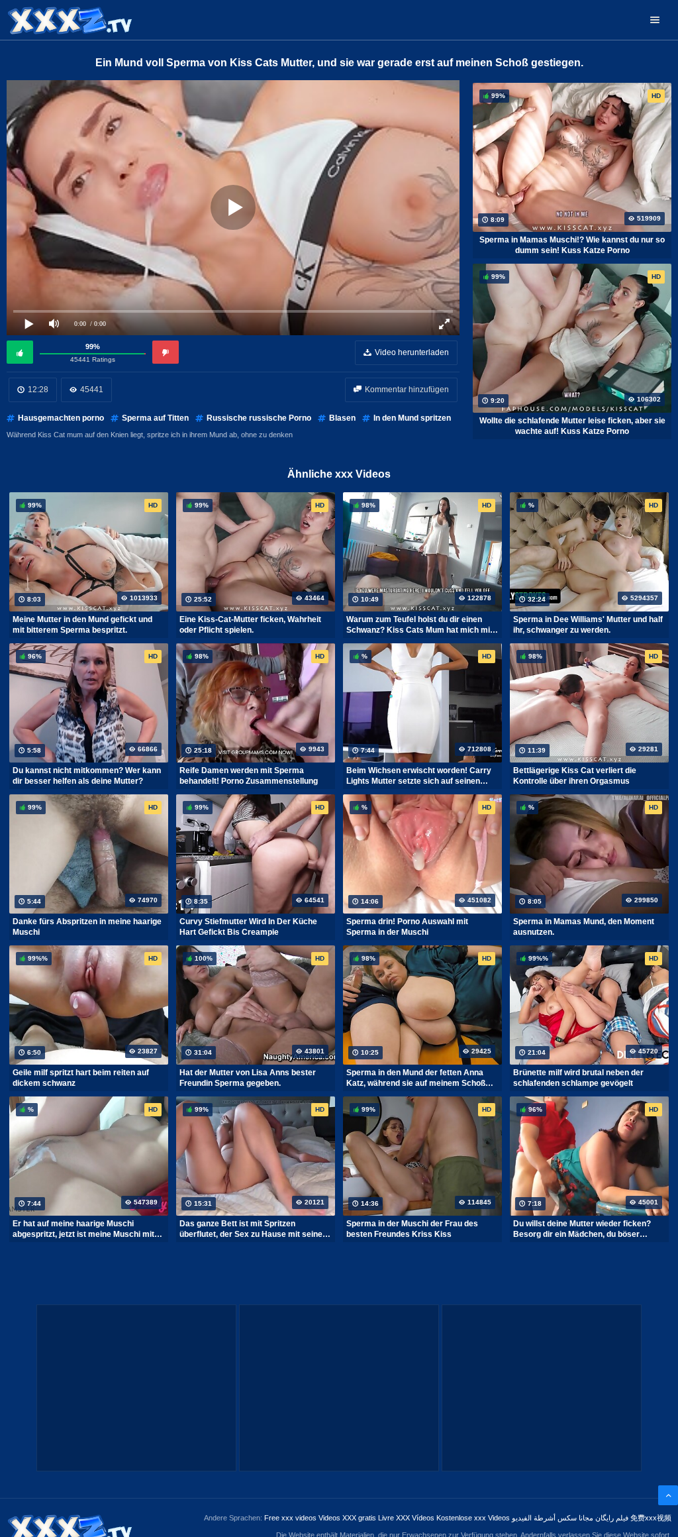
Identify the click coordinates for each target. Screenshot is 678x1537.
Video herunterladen (412, 352)
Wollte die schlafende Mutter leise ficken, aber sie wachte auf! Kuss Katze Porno (572, 426)
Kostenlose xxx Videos (473, 1518)
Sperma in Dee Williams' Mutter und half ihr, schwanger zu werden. (588, 625)
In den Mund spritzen (412, 418)
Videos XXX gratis (347, 1518)
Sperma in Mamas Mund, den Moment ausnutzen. (583, 927)
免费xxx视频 (650, 1518)
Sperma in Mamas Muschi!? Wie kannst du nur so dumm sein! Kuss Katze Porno (572, 245)
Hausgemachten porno (61, 418)
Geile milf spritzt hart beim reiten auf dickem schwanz (81, 1078)
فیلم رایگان (611, 1518)
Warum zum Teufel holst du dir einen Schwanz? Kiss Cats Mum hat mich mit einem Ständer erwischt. (419, 625)
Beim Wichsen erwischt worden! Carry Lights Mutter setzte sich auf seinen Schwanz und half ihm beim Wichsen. (418, 776)
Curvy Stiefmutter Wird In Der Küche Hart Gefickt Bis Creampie (248, 927)
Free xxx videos (290, 1518)
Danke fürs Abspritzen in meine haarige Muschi (87, 927)
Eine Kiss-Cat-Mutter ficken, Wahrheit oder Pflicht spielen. (250, 625)
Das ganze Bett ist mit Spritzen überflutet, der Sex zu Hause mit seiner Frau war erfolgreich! (252, 1229)
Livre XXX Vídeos (406, 1518)
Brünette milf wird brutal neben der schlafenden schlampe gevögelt (578, 1078)
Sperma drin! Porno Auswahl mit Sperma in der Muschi (407, 927)
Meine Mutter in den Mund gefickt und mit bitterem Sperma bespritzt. (82, 625)
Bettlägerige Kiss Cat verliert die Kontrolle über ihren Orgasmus (574, 776)
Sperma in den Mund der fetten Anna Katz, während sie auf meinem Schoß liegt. (415, 1078)
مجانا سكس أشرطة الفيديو (552, 1518)
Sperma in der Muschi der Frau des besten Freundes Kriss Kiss (412, 1229)
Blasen (342, 418)
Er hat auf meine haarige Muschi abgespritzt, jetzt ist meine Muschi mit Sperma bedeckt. (83, 1229)
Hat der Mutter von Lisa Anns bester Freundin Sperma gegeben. (247, 1078)
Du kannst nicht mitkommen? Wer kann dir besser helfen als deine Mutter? (87, 776)
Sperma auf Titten (155, 418)
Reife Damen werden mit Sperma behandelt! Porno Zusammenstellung (248, 776)
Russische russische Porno (259, 418)
